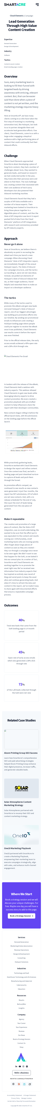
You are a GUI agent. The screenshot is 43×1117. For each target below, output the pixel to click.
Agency (21, 1019)
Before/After (21, 1004)
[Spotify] (26, 1066)
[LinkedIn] (16, 1066)
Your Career (22, 1023)
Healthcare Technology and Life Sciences (21, 977)
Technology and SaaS (21, 973)
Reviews (21, 1031)
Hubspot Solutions (21, 962)
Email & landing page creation (13, 67)
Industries (21, 968)
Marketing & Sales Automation (21, 946)
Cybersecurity (21, 985)
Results (21, 1000)
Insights (22, 1008)
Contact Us (21, 1043)
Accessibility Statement (14, 1095)
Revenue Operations (21, 950)
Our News (21, 1035)
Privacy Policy (15, 1098)
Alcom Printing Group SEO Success (20, 752)
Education (21, 989)
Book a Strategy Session (20, 916)
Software (7, 55)
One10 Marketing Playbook (17, 848)
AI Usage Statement (29, 1095)
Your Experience (21, 1027)
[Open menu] (37, 4)
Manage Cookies (26, 1098)
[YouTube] (19, 1066)
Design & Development (11, 46)
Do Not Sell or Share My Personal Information (21, 1101)
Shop (21, 1047)
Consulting (21, 958)
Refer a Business (21, 1073)
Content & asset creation (12, 64)
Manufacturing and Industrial (21, 981)
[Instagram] (23, 1066)
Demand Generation (10, 43)
